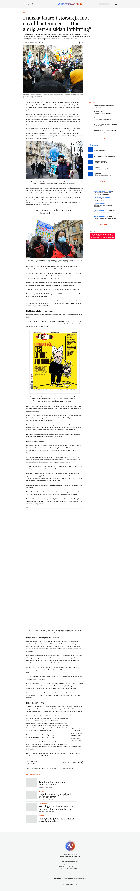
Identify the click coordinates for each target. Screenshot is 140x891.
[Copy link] (79, 43)
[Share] (82, 43)
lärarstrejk (57, 768)
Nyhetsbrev (104, 4)
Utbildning (40, 770)
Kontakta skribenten (30, 763)
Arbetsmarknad (68, 768)
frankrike (42, 768)
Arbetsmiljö (30, 770)
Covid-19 (35, 768)
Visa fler (103, 138)
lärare (49, 768)
